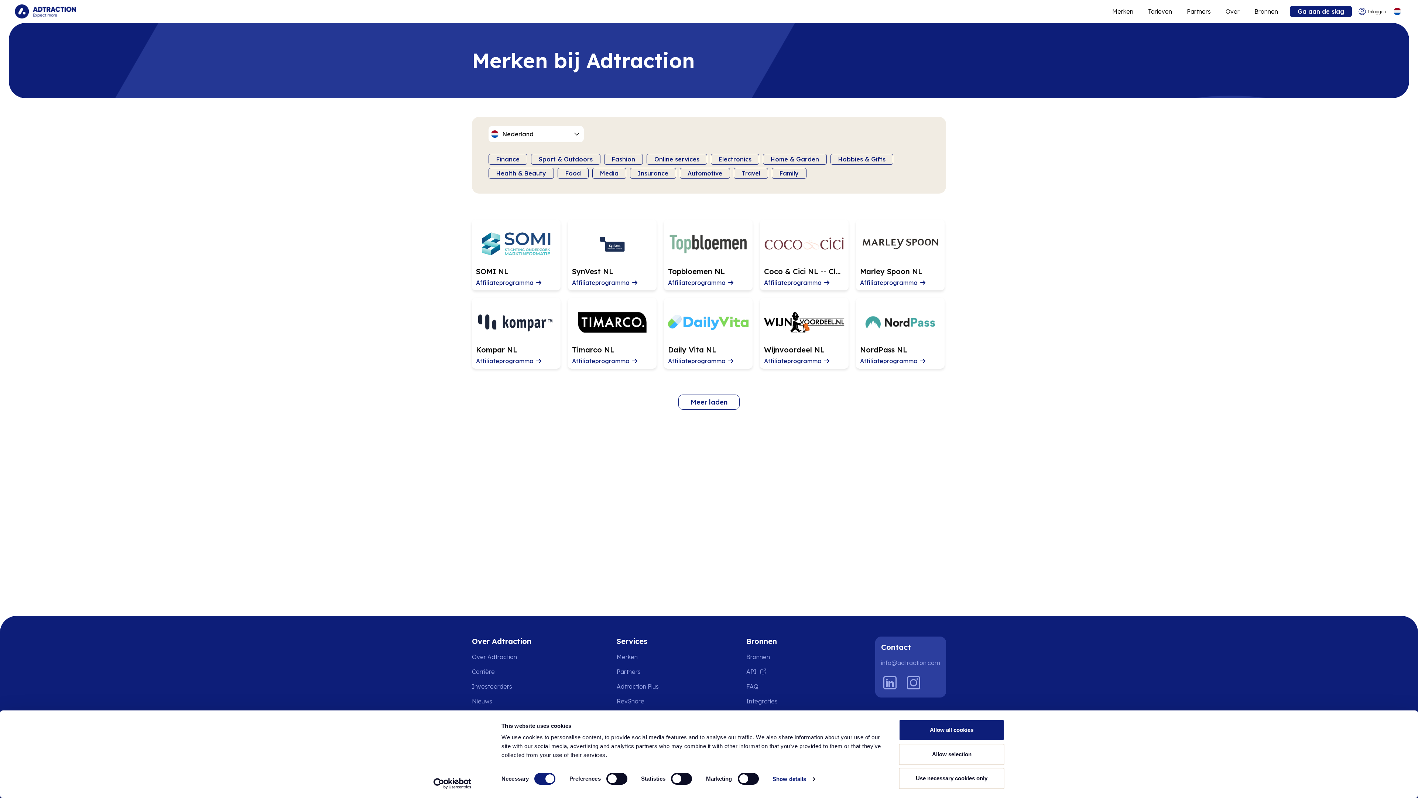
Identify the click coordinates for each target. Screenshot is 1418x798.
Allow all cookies (951, 730)
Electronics (735, 159)
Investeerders (492, 686)
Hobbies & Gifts (862, 159)
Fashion (623, 159)
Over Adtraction (494, 657)
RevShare (630, 701)
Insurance (653, 173)
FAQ (752, 686)
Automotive (705, 173)
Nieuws (482, 701)
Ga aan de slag (1321, 11)
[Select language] (1397, 12)
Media (609, 173)
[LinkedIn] (890, 683)
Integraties (762, 701)
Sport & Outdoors (566, 159)
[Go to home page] (45, 11)
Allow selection (952, 754)
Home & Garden (795, 159)
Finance (508, 159)
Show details (789, 779)
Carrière (483, 671)
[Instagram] (913, 683)
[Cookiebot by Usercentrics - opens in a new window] (452, 783)
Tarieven (1160, 11)
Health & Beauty (521, 173)
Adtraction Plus (638, 686)
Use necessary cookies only (951, 778)
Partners (1199, 11)
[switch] (616, 779)
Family (789, 173)
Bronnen (1266, 11)
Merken (1122, 11)
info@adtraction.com (910, 662)
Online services (676, 159)
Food (573, 173)
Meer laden (709, 402)
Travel (750, 173)
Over (1233, 11)
